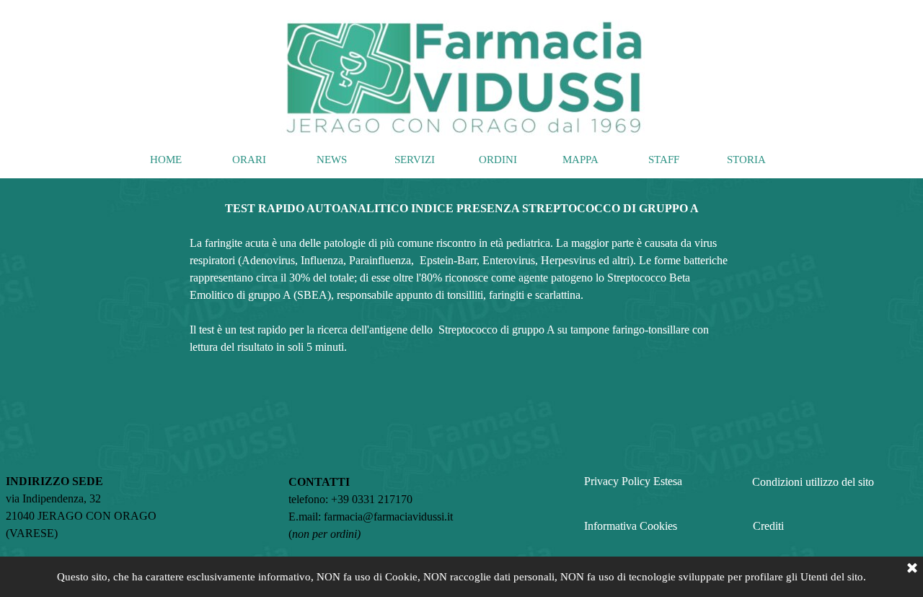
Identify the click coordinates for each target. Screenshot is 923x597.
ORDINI (498, 159)
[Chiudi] (912, 569)
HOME (166, 159)
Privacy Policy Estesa (633, 481)
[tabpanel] (462, 269)
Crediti (768, 526)
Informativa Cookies (630, 526)
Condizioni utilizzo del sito (813, 482)
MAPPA (580, 159)
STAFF (663, 159)
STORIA (746, 159)
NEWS (332, 159)
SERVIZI (414, 159)
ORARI (249, 159)
